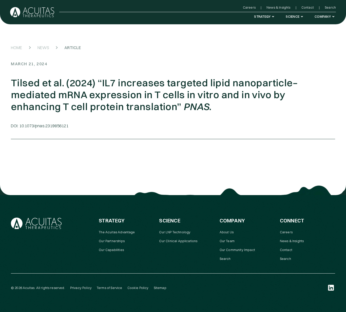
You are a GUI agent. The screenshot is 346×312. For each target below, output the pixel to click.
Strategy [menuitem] (262, 16)
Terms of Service (109, 288)
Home (16, 47)
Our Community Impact (237, 250)
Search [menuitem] (330, 7)
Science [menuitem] (292, 16)
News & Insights (292, 241)
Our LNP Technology (174, 232)
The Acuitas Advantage (117, 232)
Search (225, 259)
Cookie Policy (138, 288)
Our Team (227, 241)
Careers (286, 232)
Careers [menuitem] (249, 7)
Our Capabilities (111, 250)
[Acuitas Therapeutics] (32, 12)
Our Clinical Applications (178, 241)
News (43, 47)
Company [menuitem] (323, 16)
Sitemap (160, 288)
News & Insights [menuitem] (278, 7)
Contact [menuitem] (307, 7)
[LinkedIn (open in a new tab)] (331, 288)
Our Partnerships (112, 241)
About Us (227, 232)
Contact (286, 250)
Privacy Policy (81, 288)
